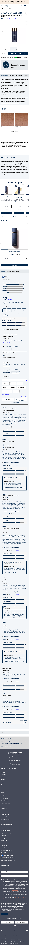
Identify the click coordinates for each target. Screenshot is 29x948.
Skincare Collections (8, 769)
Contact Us (3, 852)
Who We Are (4, 812)
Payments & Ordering (5, 833)
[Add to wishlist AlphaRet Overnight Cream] (10, 185)
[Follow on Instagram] (1, 930)
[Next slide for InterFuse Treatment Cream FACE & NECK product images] (27, 33)
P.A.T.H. (3, 784)
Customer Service (7, 825)
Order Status (4, 835)
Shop (2, 792)
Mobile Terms (15, 890)
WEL (2, 777)
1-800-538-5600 (22, 922)
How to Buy (3, 795)
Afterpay (3, 838)
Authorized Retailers (5, 819)
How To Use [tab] (19, 75)
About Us (4, 808)
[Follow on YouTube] (27, 930)
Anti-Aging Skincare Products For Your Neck (15, 741)
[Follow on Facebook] (14, 930)
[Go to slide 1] (13, 217)
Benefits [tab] (12, 75)
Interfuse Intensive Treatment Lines (13, 743)
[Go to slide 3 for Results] (15, 137)
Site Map (2, 941)
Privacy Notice (14, 909)
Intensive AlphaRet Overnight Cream (19, 196)
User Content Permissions (14, 943)
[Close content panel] (27, 2)
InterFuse (3, 779)
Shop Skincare (4, 800)
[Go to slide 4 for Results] (17, 137)
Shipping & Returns (5, 830)
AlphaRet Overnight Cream (6, 196)
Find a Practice (4, 798)
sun (3, 774)
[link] (24, 5)
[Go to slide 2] (15, 217)
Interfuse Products (9, 746)
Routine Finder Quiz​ (5, 803)
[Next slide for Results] (26, 137)
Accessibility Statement (6, 850)
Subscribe (4, 914)
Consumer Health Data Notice (7, 857)
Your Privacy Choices (8, 855)
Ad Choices (13, 939)
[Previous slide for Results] (2, 137)
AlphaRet (3, 772)
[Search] (18, 5)
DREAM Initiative (5, 814)
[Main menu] (27, 5)
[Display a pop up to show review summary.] (11, 202)
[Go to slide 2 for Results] (13, 137)
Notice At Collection (5, 847)
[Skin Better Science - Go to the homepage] (5, 6)
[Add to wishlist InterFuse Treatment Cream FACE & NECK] (26, 13)
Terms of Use (4, 845)
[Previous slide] (0, 2)
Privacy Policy (4, 840)
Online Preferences (5, 843)
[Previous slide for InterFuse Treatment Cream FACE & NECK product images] (2, 33)
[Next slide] (26, 217)
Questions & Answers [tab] (13, 271)
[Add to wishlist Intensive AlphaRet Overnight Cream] (23, 185)
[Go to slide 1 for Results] (12, 137)
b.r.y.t (2, 782)
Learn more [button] (24, 57)
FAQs (2, 828)
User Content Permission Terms (8, 860)
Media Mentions (4, 816)
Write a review (14, 18)
